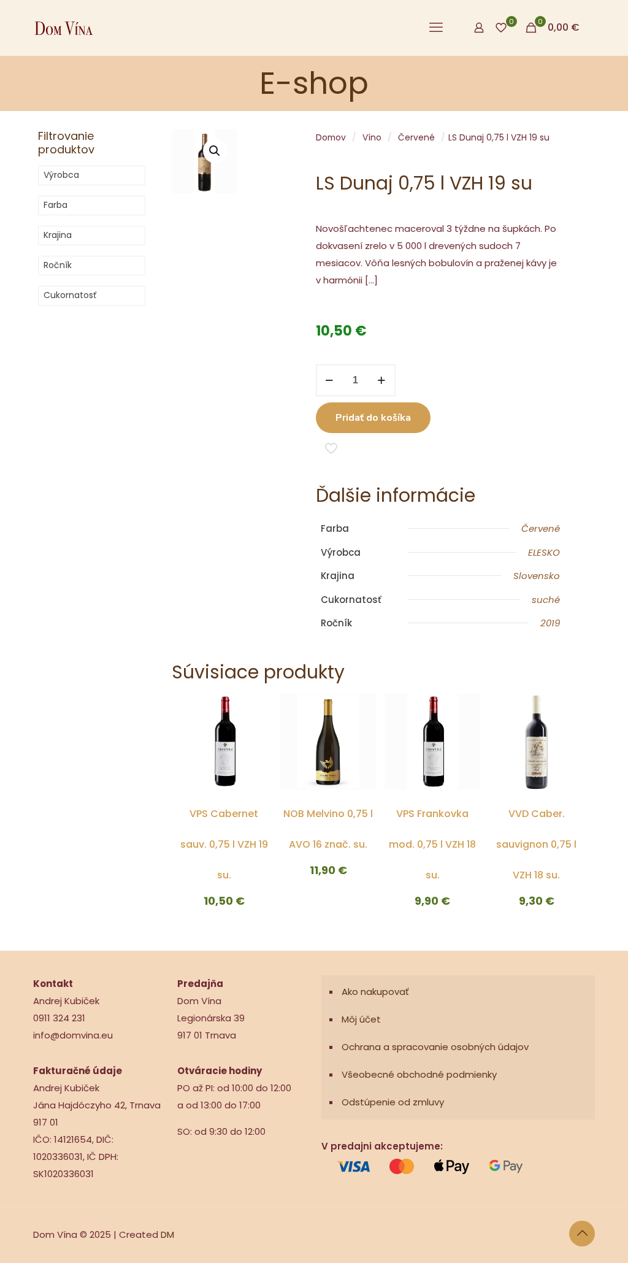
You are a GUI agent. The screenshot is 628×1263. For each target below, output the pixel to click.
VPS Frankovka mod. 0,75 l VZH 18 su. (432, 844)
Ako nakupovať (375, 991)
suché (546, 599)
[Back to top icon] (582, 1233)
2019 (550, 622)
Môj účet (361, 1019)
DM (167, 1234)
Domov (331, 138)
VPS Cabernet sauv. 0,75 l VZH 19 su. (224, 844)
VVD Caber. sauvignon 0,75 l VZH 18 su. (536, 844)
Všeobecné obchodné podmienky (419, 1074)
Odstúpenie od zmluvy (393, 1102)
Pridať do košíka (373, 417)
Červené (416, 138)
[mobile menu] (436, 27)
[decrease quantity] (329, 380)
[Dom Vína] (63, 27)
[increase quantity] (381, 380)
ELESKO (544, 552)
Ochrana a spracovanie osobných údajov (435, 1046)
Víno (371, 138)
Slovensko (536, 575)
